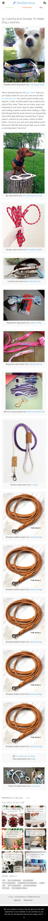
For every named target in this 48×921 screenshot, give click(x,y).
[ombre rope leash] (23, 482)
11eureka (35, 786)
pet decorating (30, 886)
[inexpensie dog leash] (23, 320)
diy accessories (9, 883)
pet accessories (14, 886)
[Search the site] (44, 3)
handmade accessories (27, 883)
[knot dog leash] (24, 756)
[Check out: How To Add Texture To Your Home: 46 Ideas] (35, 839)
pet (4, 886)
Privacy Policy (28, 900)
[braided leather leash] (23, 534)
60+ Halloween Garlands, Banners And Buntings (35, 810)
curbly (34, 485)
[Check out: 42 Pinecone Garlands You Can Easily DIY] (12, 816)
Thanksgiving (27, 7)
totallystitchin (34, 281)
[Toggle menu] (3, 3)
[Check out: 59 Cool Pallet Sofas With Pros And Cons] (35, 862)
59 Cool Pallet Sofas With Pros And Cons (35, 856)
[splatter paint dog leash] (23, 82)
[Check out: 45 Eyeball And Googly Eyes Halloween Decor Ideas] (12, 862)
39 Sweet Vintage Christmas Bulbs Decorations (12, 834)
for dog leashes (9, 98)
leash (42, 883)
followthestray (34, 364)
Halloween (9, 7)
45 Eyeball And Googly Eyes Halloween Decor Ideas (12, 857)
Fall (41, 7)
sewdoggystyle (36, 84)
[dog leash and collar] (23, 361)
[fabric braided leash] (23, 783)
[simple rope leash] (23, 247)
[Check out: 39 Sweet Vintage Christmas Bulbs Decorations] (12, 839)
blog (32, 759)
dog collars (30, 92)
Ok (24, 917)
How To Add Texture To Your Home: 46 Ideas (35, 833)
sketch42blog (35, 537)
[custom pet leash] (23, 279)
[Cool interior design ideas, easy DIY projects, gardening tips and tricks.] (24, 4)
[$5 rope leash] (23, 193)
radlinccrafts (35, 323)
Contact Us (17, 900)
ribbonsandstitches (35, 412)
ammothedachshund (31, 195)
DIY (4, 880)
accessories (28, 880)
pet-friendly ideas (19, 888)
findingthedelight (33, 249)
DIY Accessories (14, 880)
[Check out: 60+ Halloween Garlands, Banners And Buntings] (35, 816)
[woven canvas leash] (24, 409)
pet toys (6, 888)
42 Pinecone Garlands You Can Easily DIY (12, 810)
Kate (28, 798)
